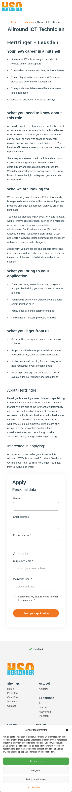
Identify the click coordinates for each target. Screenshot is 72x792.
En (21, 22)
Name (17, 498)
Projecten (12, 693)
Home (14, 22)
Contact (11, 705)
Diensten (44, 715)
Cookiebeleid (34, 787)
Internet (43, 707)
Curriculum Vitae (23, 560)
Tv (40, 703)
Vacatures (12, 701)
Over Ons (12, 697)
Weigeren (36, 770)
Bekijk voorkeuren (36, 779)
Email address (21, 516)
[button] (67, 730)
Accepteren (36, 761)
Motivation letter (22, 578)
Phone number (22, 535)
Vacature (30, 22)
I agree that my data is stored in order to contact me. (38, 598)
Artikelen (43, 688)
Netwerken (45, 711)
